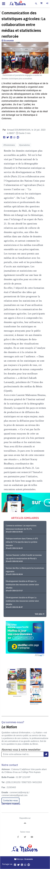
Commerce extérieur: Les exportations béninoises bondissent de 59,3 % (21, 527)
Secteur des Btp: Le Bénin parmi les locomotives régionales (25, 570)
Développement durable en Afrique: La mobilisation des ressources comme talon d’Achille (22, 584)
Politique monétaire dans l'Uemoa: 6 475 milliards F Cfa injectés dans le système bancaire (22, 542)
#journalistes (24, 145)
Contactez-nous (10, 800)
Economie (9, 40)
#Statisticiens (9, 145)
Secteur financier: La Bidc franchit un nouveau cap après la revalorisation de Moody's (24, 557)
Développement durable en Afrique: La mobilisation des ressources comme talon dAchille (22, 600)
